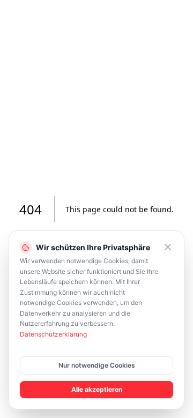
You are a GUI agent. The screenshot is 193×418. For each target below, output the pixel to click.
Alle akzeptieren (96, 389)
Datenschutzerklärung (53, 334)
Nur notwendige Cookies (96, 365)
